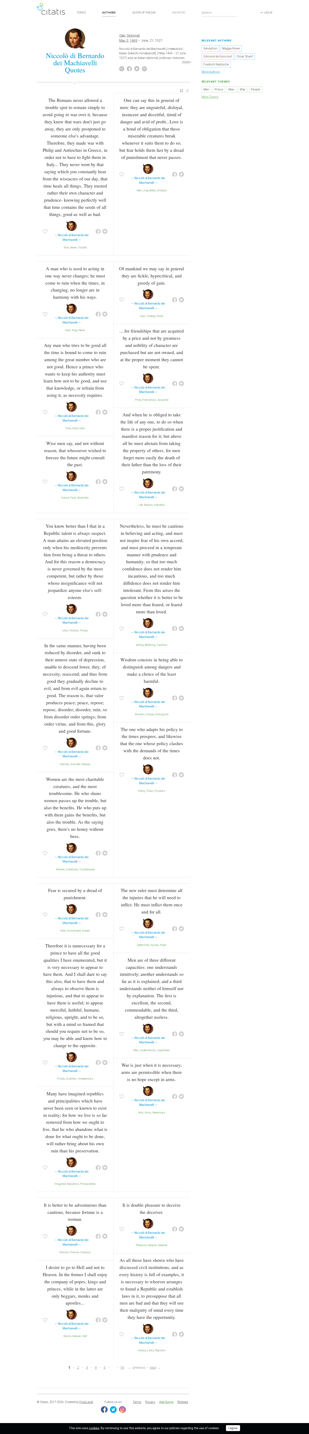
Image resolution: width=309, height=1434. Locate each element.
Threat (84, 630)
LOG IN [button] (268, 12)
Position (74, 630)
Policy (141, 790)
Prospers (159, 790)
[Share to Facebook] (98, 231)
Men (139, 190)
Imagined (60, 1183)
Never (73, 247)
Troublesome (86, 869)
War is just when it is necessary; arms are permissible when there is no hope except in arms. (151, 1072)
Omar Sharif (245, 56)
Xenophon (210, 48)
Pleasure (141, 1245)
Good (75, 428)
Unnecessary (85, 1078)
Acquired (163, 399)
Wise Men (83, 497)
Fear (63, 930)
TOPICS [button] (81, 12)
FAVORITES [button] (178, 12)
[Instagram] (122, 1409)
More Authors (211, 71)
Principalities (88, 1183)
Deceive (152, 1245)
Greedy (151, 316)
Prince (61, 1078)
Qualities (71, 1078)
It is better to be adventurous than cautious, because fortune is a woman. (75, 1212)
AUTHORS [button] (109, 12)
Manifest (159, 504)
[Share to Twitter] (104, 231)
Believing (150, 644)
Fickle (159, 316)
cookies (94, 1428)
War (66, 247)
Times (149, 790)
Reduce (86, 764)
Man (68, 330)
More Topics (210, 97)
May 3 (123, 41)
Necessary (158, 1112)
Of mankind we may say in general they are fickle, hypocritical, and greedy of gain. (151, 275)
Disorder (75, 764)
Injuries (154, 945)
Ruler (163, 945)
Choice (150, 714)
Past (73, 497)
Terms (137, 1402)
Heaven (76, 1336)
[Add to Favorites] (45, 231)
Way (74, 330)
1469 (133, 41)
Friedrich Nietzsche (216, 64)
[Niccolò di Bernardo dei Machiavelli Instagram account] (144, 68)
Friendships (149, 399)
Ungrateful (149, 190)
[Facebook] (104, 1409)
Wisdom (140, 714)
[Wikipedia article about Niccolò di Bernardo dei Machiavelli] (121, 68)
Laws (150, 1350)
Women (60, 869)
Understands (148, 1050)
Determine (143, 945)
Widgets (182, 1402)
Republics (73, 1183)
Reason (148, 504)
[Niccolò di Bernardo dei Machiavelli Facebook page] (129, 68)
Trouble (82, 247)
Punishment (74, 930)
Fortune (74, 1252)
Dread (86, 930)
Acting (140, 644)
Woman (64, 1252)
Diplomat (133, 35)
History (142, 1350)
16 (122, 1368)
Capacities (163, 1050)
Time (68, 428)
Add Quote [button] (166, 1402)
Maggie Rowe (231, 48)
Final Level (86, 1402)
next (153, 1368)
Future (65, 497)
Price (138, 399)
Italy (122, 35)
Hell (84, 1336)
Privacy (150, 1402)
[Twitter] (113, 1409)
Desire (67, 1336)
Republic (160, 1350)
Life (141, 504)
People (255, 89)
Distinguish (162, 714)
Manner (64, 764)
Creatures (72, 869)
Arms (148, 1112)
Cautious (162, 644)
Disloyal (161, 190)
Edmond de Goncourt (217, 56)
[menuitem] (181, 90)
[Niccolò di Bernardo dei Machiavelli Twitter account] (136, 68)
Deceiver (163, 1245)
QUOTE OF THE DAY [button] (144, 12)
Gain (143, 316)
